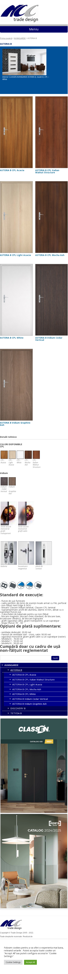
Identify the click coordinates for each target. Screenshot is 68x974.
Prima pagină (6, 38)
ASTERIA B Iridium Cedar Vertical (30, 698)
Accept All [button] (30, 962)
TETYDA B (16, 713)
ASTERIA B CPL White (24, 694)
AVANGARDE (20, 38)
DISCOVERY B (18, 708)
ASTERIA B (16, 669)
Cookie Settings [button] (13, 962)
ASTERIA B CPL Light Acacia (27, 684)
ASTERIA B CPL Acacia (24, 674)
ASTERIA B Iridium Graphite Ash (29, 703)
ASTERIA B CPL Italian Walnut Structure (33, 679)
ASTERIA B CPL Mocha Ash (26, 689)
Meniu (34, 29)
